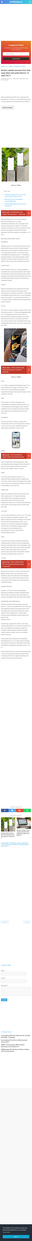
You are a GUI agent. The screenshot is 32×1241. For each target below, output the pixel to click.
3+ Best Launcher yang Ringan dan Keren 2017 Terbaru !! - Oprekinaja (13, 370)
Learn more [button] (6, 1232)
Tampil (10, 107)
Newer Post (5, 922)
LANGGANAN (16, 58)
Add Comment (4, 80)
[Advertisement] (16, 17)
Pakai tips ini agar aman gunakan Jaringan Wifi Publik (14, 200)
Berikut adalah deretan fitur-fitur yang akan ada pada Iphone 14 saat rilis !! (13, 564)
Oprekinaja (16, 2)
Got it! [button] (16, 1236)
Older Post (27, 922)
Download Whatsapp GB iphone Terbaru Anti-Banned (16, 204)
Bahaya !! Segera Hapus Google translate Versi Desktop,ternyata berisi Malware (23, 833)
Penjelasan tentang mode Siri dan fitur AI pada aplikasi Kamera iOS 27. (15, 195)
